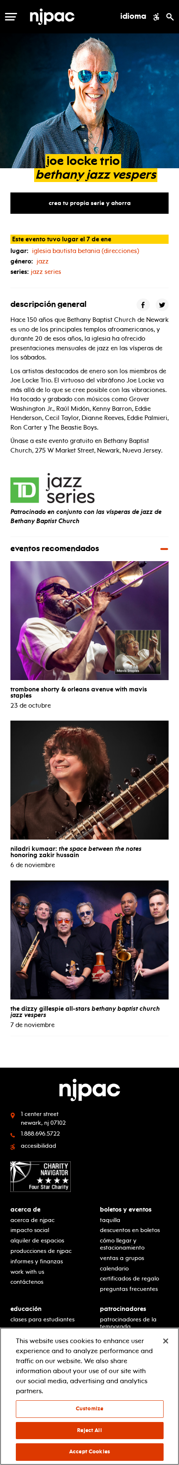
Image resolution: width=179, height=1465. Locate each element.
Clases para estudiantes (42, 1319)
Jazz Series (46, 272)
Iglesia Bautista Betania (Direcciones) (85, 251)
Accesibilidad (38, 1145)
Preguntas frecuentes (129, 1289)
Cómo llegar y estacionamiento (122, 1244)
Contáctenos (26, 1281)
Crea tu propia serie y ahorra (90, 203)
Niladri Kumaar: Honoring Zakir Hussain (76, 852)
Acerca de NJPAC (32, 1220)
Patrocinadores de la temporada (128, 1323)
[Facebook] (143, 305)
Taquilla (110, 1220)
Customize (89, 1408)
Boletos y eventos (126, 1210)
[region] (89, 1396)
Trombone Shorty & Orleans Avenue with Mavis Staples (78, 692)
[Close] (166, 1341)
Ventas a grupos (122, 1258)
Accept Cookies (89, 1451)
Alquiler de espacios (37, 1240)
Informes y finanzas (36, 1261)
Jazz (43, 261)
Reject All (89, 1430)
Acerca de (25, 1210)
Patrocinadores (123, 1309)
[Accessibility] (156, 16)
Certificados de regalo (129, 1278)
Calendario (114, 1268)
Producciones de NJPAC (41, 1251)
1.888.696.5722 (40, 1133)
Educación (26, 1309)
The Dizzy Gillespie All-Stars (85, 1012)
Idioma (133, 17)
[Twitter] (162, 305)
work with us (27, 1271)
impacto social (29, 1230)
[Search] (170, 16)
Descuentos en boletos (130, 1230)
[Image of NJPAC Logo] (67, 16)
